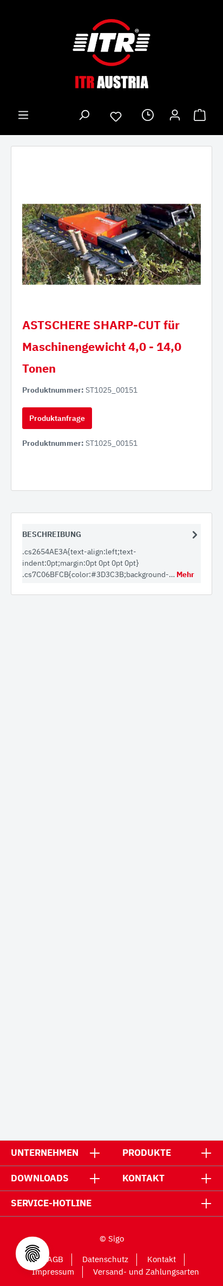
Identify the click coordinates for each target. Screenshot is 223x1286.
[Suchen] (83, 116)
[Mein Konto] (174, 116)
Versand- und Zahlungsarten (146, 1271)
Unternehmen (44, 1153)
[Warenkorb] (199, 116)
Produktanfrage (57, 418)
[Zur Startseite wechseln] (111, 53)
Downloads (40, 1178)
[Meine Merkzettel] (115, 118)
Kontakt (143, 1178)
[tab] (111, 553)
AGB (55, 1259)
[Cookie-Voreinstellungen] (32, 1253)
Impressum (53, 1271)
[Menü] (23, 116)
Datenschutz (105, 1259)
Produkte (146, 1153)
